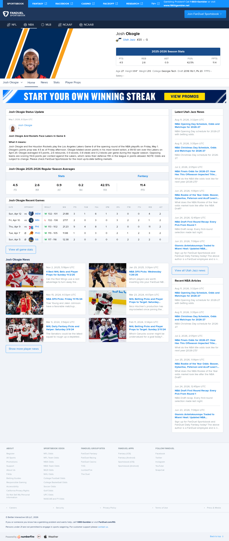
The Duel (85, 474)
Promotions (12, 462)
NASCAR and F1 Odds (54, 499)
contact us (103, 527)
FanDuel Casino (88, 462)
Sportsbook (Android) (128, 466)
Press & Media (214, 508)
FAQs (9, 474)
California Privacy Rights (17, 491)
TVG (83, 466)
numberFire (86, 470)
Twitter (158, 458)
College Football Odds (54, 478)
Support (10, 466)
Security (60, 508)
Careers (13, 508)
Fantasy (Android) (126, 458)
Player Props (73, 82)
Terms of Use (161, 508)
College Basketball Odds (55, 482)
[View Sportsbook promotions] (114, 96)
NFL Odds (48, 454)
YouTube (159, 466)
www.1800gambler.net (176, 5)
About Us (10, 470)
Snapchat (159, 470)
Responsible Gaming (16, 482)
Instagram (160, 462)
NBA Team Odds (52, 466)
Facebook (160, 454)
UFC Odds (48, 495)
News (44, 82)
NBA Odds (49, 462)
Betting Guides (13, 478)
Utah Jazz (129, 39)
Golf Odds (48, 491)
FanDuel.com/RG (107, 522)
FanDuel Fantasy (89, 454)
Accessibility (12, 487)
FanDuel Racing (88, 458)
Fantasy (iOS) (124, 454)
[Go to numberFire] (20, 536)
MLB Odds (49, 470)
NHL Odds (49, 474)
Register (10, 454)
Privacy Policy (109, 508)
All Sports (11, 458)
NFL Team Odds (51, 458)
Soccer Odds (50, 487)
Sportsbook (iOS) (126, 462)
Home (31, 82)
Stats (56, 82)
